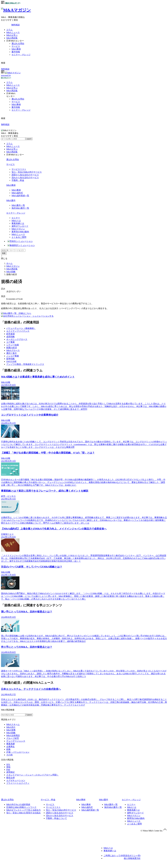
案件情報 (16, 52)
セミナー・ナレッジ (21, 54)
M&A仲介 (10, 727)
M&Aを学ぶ (12, 35)
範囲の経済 (11, 348)
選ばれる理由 (18, 43)
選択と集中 (11, 353)
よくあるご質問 (19, 237)
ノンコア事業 (12, 356)
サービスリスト (19, 169)
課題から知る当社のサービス (25, 175)
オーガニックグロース (16, 339)
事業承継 (10, 744)
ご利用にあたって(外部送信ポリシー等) (122, 855)
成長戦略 (10, 336)
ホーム (9, 263)
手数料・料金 (18, 180)
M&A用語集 (12, 38)
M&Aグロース (13, 350)
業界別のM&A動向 (20, 232)
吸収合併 (10, 778)
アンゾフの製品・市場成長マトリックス (25, 364)
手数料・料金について (56, 818)
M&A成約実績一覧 (20, 195)
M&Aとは (16, 220)
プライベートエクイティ (17, 783)
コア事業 (10, 342)
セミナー (16, 218)
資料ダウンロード (20, 226)
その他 (9, 755)
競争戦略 (10, 359)
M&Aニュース (13, 32)
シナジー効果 (12, 345)
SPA (8, 764)
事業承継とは (18, 223)
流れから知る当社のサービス (25, 177)
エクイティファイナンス (17, 331)
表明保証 (10, 772)
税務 (8, 749)
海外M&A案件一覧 (20, 208)
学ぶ (12, 88)
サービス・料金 (48, 799)
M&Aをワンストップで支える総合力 (23, 810)
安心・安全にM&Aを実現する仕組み (23, 813)
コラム (9, 30)
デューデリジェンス (15, 741)
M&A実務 (10, 730)
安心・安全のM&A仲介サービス (27, 172)
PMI (8, 769)
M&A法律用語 (13, 735)
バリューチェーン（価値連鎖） (21, 328)
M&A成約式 (17, 193)
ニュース (13, 85)
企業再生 (10, 746)
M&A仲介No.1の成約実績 (18, 804)
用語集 (12, 91)
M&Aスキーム (13, 724)
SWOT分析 (11, 361)
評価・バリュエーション (17, 752)
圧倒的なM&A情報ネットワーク (21, 807)
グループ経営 (12, 738)
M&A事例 (16, 49)
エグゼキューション (15, 780)
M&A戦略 (10, 272)
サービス (16, 46)
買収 (8, 767)
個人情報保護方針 (132, 858)
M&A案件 (10, 200)
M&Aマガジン (18, 229)
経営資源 (10, 334)
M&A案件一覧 (18, 205)
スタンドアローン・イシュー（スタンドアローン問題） (32, 775)
